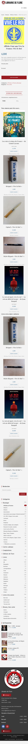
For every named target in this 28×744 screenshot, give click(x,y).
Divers (5, 520)
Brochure (6, 566)
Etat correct (6, 602)
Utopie (5, 592)
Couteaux (16, 235)
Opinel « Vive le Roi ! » (14, 227)
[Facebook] (3, 726)
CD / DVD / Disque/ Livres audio (11, 516)
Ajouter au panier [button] (14, 151)
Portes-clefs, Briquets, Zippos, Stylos (16, 194)
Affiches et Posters (13, 14)
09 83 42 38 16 (4, 708)
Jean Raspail (14, 304)
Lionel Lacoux (14, 146)
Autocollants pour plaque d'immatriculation (14, 514)
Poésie (5, 583)
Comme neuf (7, 600)
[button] (25, 18)
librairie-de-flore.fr (11, 739)
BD (4, 562)
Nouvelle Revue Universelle (10, 618)
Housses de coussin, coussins (10, 527)
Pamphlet (6, 581)
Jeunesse (14, 153)
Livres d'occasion (8, 595)
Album (10, 153)
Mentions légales (14, 736)
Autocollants (7, 512)
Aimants (5, 507)
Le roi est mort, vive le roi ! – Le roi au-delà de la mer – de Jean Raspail (14, 299)
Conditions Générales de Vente (18, 735)
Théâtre (5, 590)
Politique (6, 585)
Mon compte (9, 735)
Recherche (23, 494)
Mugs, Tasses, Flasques (9, 533)
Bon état (6, 597)
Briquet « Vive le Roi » (14, 186)
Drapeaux (6, 522)
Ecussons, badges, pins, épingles (11, 524)
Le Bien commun (7, 614)
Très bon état (7, 604)
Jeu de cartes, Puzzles (9, 529)
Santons (5, 539)
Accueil (2, 14)
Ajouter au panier (14, 77)
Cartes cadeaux (8, 547)
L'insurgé (6, 612)
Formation (14, 311)
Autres (5, 610)
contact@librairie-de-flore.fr (8, 710)
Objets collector (7, 535)
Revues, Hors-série (9, 607)
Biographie (6, 564)
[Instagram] (7, 726)
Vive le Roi (9, 84)
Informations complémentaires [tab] (14, 93)
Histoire (5, 575)
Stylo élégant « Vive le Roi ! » (14, 256)
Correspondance (7, 568)
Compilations (7, 550)
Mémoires (6, 579)
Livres (18, 153)
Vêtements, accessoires (10, 544)
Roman (5, 587)
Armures (5, 509)
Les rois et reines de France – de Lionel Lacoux (14, 142)
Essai (10, 311)
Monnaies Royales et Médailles (11, 531)
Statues (5, 542)
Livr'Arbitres (6, 616)
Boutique (7, 14)
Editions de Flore (8, 554)
